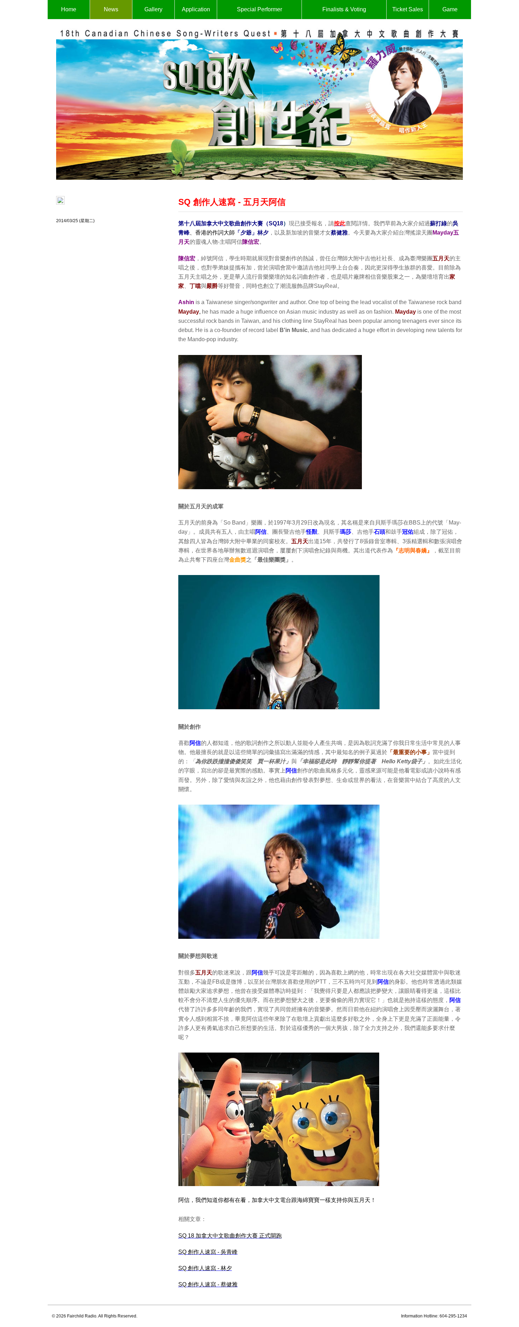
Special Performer (259, 9)
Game (450, 9)
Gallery (153, 9)
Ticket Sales (407, 9)
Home (68, 9)
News (111, 9)
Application (196, 9)
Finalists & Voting (344, 9)
